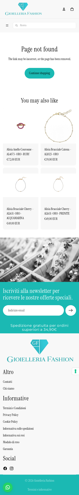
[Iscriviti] (70, 310)
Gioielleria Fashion (44, 480)
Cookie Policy (10, 421)
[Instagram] (11, 468)
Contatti (7, 381)
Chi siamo (8, 388)
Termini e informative (40, 489)
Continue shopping (39, 73)
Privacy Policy (10, 415)
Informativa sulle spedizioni (18, 428)
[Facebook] (5, 468)
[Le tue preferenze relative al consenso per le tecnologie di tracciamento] (75, 371)
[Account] (64, 9)
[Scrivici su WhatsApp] (7, 487)
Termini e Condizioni (14, 408)
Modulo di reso (11, 442)
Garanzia (8, 449)
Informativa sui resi (14, 435)
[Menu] (7, 25)
